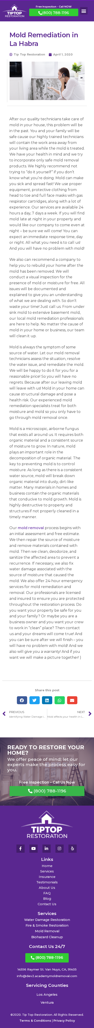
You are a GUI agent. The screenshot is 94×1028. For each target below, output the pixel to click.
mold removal (31, 528)
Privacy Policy (64, 1020)
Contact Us (47, 904)
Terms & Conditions (35, 1020)
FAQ (47, 893)
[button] (84, 11)
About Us (47, 888)
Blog (47, 899)
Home (47, 866)
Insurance (47, 877)
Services (47, 871)
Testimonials (47, 882)
